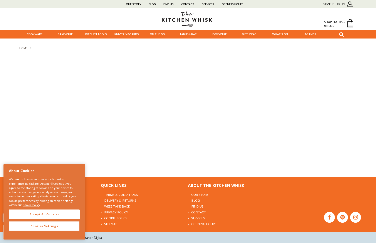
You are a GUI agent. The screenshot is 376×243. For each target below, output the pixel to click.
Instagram (355, 217)
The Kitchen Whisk (188, 18)
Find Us (168, 4)
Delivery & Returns (120, 200)
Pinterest (342, 217)
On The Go (157, 34)
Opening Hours (232, 4)
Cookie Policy (115, 218)
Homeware (219, 34)
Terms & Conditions (121, 195)
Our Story (133, 4)
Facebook (329, 217)
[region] (44, 202)
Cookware (34, 34)
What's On (280, 34)
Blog (152, 4)
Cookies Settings (44, 226)
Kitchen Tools (96, 34)
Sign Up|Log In (334, 4)
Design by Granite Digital (85, 238)
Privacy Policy (116, 212)
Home (23, 48)
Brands (310, 34)
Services (208, 4)
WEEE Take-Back (117, 206)
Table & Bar (188, 34)
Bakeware (65, 34)
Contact (187, 4)
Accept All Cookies (44, 214)
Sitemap (110, 224)
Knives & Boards (126, 34)
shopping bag (334, 24)
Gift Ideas (249, 34)
